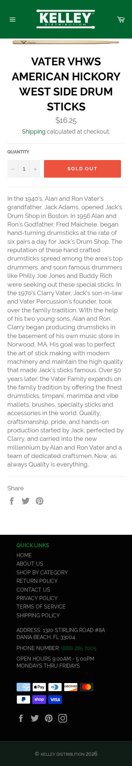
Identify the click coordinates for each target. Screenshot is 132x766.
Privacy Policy (37, 598)
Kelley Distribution (62, 754)
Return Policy (37, 581)
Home (24, 555)
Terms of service (41, 607)
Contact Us (33, 590)
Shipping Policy (38, 615)
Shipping (33, 131)
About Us (29, 564)
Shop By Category (42, 573)
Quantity (18, 152)
